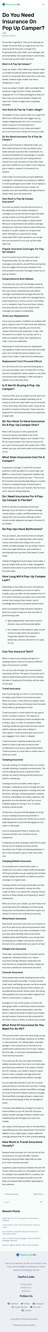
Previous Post (10, 1194)
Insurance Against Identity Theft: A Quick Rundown (20, 1245)
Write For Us (26, 1287)
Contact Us (26, 1291)
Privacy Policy (26, 1284)
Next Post (39, 1194)
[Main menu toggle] (43, 4)
